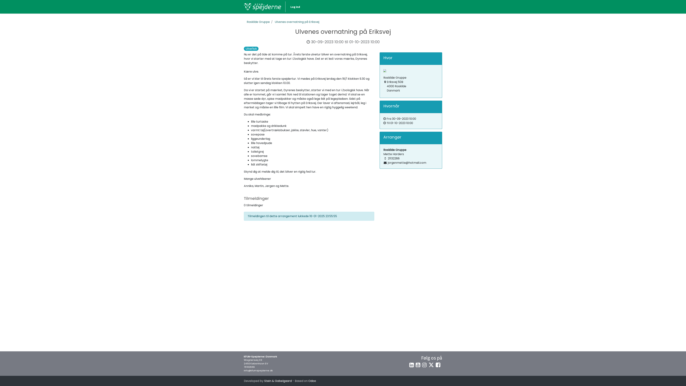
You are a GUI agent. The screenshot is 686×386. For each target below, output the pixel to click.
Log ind (295, 7)
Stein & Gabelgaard (278, 381)
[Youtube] (418, 365)
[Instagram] (424, 365)
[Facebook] (438, 365)
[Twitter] (431, 365)
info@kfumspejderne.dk (258, 370)
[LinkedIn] (411, 365)
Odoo (312, 381)
